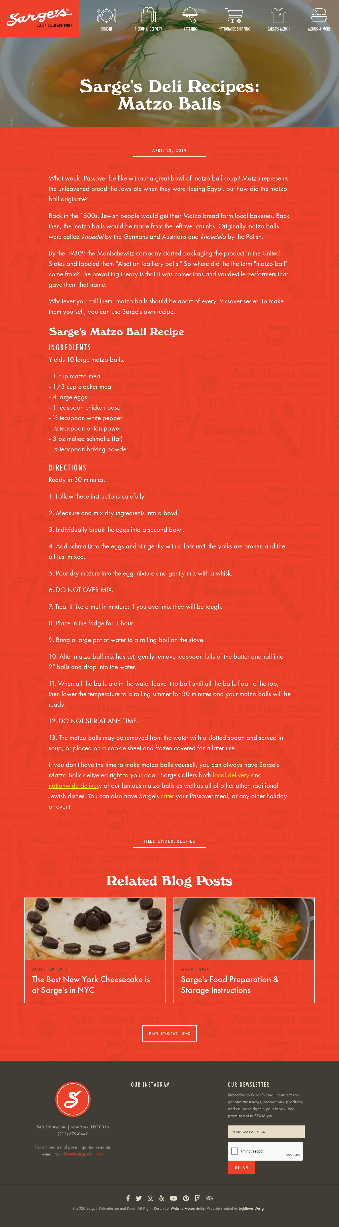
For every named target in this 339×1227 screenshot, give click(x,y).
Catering (190, 29)
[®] (39, 18)
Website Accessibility (187, 1208)
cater (167, 796)
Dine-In (106, 29)
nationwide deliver (74, 785)
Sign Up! (241, 1167)
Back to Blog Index (169, 1033)
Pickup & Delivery (148, 29)
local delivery (231, 775)
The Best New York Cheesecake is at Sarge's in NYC (91, 985)
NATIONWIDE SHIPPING (234, 29)
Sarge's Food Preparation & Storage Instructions (230, 985)
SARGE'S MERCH (279, 29)
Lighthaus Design (252, 1208)
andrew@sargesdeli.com (81, 1154)
